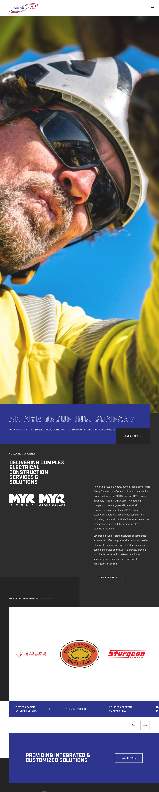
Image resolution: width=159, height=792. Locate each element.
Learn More (131, 436)
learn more (128, 758)
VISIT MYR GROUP (108, 577)
